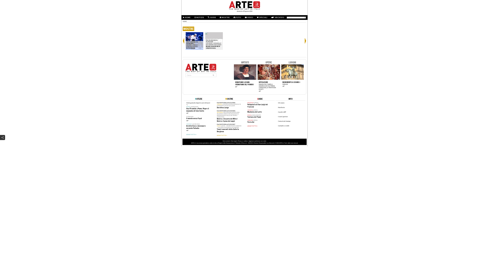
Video (250, 17)
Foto (238, 17)
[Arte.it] (244, 5)
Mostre (226, 17)
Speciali (263, 17)
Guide (213, 17)
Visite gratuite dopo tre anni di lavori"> (198, 107)
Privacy (240, 141)
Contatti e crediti (283, 126)
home (185, 21)
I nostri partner (283, 116)
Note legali (234, 141)
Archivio (279, 17)
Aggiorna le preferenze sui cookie (257, 141)
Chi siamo (281, 103)
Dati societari (226, 141)
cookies (245, 141)
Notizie (200, 17)
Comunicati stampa (284, 121)
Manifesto (281, 107)
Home (188, 17)
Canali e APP (282, 112)
